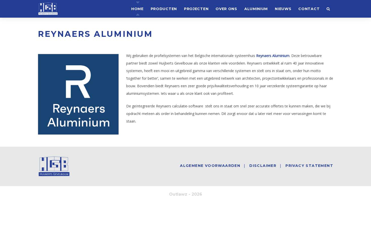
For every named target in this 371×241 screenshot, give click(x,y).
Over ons (226, 9)
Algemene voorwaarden (210, 165)
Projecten (196, 9)
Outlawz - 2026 (185, 194)
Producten (164, 9)
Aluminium (256, 9)
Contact (309, 9)
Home (137, 9)
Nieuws (283, 9)
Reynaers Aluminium (272, 55)
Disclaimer (262, 165)
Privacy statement (309, 165)
